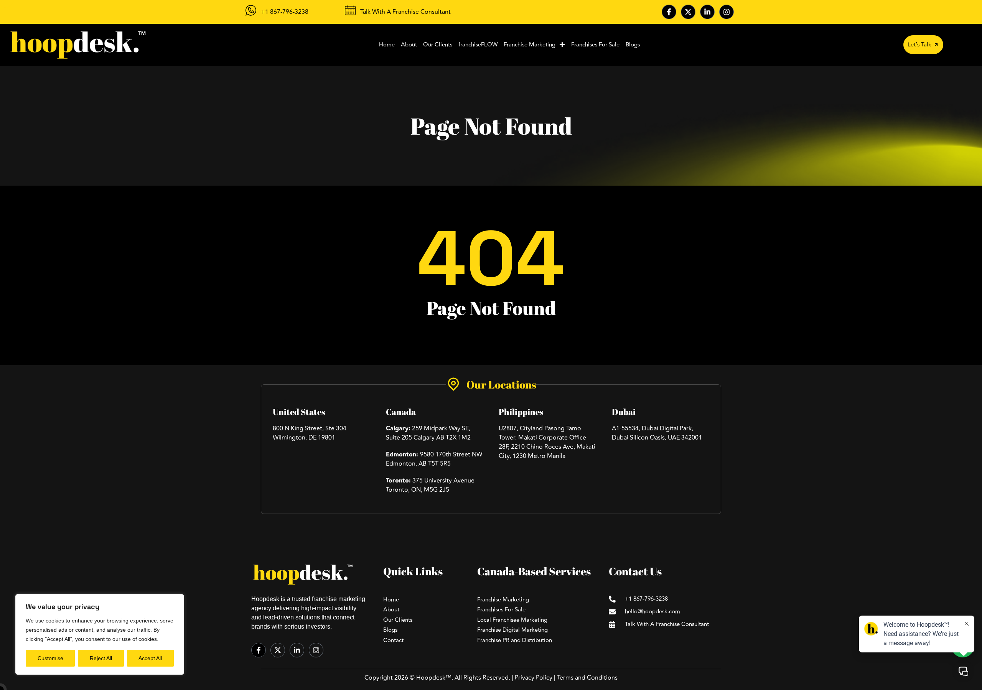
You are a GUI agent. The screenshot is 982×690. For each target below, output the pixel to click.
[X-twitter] (688, 12)
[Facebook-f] (669, 12)
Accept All (150, 658)
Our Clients (437, 44)
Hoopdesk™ (433, 677)
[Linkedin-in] (707, 12)
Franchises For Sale (595, 44)
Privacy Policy (533, 677)
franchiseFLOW (478, 44)
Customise (50, 658)
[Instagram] (726, 12)
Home (387, 44)
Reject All (101, 658)
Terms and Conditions (587, 677)
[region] (99, 634)
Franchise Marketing (529, 44)
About (409, 44)
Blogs (633, 44)
